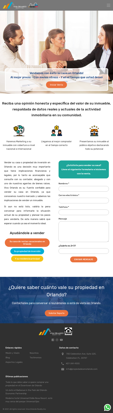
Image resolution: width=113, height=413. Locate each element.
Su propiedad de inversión (27, 251)
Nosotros (34, 353)
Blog (8, 357)
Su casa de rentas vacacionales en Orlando (27, 242)
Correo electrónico (69, 195)
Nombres (64, 184)
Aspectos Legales (14, 362)
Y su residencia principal (27, 259)
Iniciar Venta (56, 84)
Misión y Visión (13, 353)
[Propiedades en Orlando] (21, 7)
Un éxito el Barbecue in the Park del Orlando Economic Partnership (26, 392)
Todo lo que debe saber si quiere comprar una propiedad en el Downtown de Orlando (27, 384)
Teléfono (64, 207)
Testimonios (35, 357)
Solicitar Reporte (56, 313)
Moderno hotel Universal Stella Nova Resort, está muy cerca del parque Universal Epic (29, 400)
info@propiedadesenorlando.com (81, 369)
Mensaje (63, 219)
